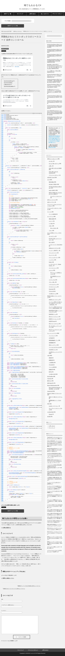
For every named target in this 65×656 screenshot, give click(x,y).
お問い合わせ (32, 13)
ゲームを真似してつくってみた (54, 232)
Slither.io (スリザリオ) (54, 248)
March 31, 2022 (52, 147)
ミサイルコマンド (53, 284)
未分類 (48, 416)
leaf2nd (55, 522)
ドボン (50, 230)
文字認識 (51, 338)
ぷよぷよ (51, 270)
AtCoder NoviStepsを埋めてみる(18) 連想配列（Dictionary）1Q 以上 (54, 118)
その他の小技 (52, 374)
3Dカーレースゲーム (53, 323)
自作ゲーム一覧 (7, 13)
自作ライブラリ (50, 202)
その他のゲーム (52, 293)
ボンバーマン (52, 255)
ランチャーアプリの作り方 (53, 482)
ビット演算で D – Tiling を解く (54, 70)
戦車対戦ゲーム (52, 314)
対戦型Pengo (52, 321)
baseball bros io (58, 478)
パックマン (51, 259)
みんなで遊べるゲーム (54, 163)
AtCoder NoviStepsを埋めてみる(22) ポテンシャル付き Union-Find (54, 86)
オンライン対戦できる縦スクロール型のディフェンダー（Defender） (55, 303)
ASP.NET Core (50, 177)
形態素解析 (51, 342)
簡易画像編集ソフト (53, 340)
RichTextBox (50, 376)
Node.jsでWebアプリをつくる (54, 393)
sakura (53, 451)
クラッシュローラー (53, 257)
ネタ (48, 179)
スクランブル (52, 279)
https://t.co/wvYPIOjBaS (54, 136)
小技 (48, 355)
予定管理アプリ (52, 349)
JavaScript (49, 391)
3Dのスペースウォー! (54, 316)
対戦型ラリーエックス (54, 319)
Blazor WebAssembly (52, 385)
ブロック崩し (52, 282)
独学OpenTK (50, 383)
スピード (51, 221)
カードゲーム (50, 216)
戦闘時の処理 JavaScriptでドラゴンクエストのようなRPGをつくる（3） (54, 461)
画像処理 (51, 369)
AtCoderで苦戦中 (53, 184)
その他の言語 (50, 412)
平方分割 (51, 364)
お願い (50, 165)
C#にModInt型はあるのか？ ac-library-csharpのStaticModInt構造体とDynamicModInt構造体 (54, 112)
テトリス (49, 211)
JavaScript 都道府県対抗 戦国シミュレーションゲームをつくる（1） (54, 455)
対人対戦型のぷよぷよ (55, 276)
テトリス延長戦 (52, 214)
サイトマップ (20, 13)
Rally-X (50, 262)
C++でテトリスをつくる (56, 196)
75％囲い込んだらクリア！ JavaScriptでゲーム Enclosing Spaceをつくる (54, 91)
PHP (48, 403)
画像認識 (51, 360)
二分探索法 (51, 362)
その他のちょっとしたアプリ (55, 352)
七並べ (50, 225)
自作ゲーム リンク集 (13, 25)
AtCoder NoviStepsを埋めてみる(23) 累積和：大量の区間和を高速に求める (54, 81)
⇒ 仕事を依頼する (6, 527)
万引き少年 (51, 291)
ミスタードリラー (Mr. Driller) (55, 244)
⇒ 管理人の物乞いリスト (7, 578)
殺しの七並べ (53, 228)
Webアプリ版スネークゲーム (55, 396)
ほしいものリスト (45, 13)
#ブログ (58, 137)
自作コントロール (5, 48)
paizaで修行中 (52, 190)
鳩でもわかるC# (32, 5)
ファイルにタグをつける (54, 347)
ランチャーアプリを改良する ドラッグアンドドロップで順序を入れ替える (54, 487)
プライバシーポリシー (57, 13)
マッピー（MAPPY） (54, 250)
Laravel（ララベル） (53, 406)
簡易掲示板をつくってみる (55, 400)
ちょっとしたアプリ (51, 333)
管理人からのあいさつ (52, 158)
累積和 (50, 357)
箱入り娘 (51, 242)
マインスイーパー (53, 252)
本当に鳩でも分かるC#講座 (55, 168)
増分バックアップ (53, 345)
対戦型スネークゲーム (54, 299)
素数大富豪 (51, 218)
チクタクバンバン (53, 286)
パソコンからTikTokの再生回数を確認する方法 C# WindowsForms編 (54, 466)
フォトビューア (52, 335)
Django (50, 414)
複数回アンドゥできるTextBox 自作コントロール (29, 585)
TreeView (49, 378)
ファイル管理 (52, 367)
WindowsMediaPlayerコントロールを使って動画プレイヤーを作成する (54, 450)
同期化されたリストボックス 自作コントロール (14, 588)
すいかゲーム (52, 236)
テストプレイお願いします (53, 546)
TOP (7, 31)
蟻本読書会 (51, 182)
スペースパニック (53, 268)
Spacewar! (51, 289)
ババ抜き (51, 223)
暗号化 (50, 371)
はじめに (51, 161)
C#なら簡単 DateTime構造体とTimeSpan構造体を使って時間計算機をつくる (54, 472)
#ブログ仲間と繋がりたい (54, 138)
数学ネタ (49, 380)
